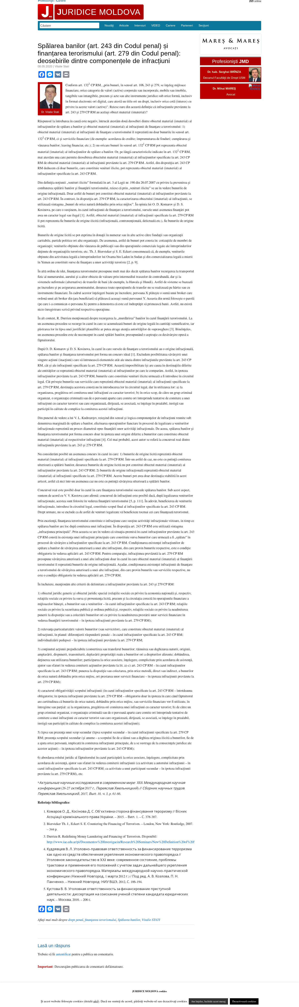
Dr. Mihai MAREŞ (224, 88)
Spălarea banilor (129, 919)
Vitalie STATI (151, 919)
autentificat (63, 954)
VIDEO (155, 25)
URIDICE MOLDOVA (99, 12)
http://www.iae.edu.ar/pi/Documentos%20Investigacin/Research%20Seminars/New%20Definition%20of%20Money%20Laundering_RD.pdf (141, 841)
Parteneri (187, 25)
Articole (124, 25)
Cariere (170, 25)
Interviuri (140, 25)
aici (95, 1001)
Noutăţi (109, 25)
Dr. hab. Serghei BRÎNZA (224, 71)
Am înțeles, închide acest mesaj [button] (208, 1001)
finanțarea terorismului (100, 919)
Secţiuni (204, 25)
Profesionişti (230, 62)
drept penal (75, 919)
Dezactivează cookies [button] (244, 1001)
